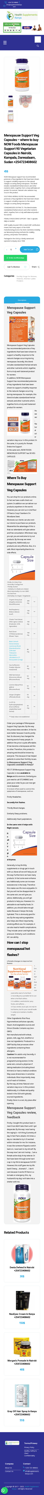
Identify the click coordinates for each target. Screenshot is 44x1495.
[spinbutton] (11, 249)
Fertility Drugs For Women (27, 276)
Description (22, 300)
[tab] (22, 300)
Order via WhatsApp (16, 258)
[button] (16, 249)
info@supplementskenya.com (14, 6)
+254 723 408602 (13, 2)
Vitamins (20, 278)
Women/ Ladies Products (26, 279)
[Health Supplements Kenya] (13, 1443)
